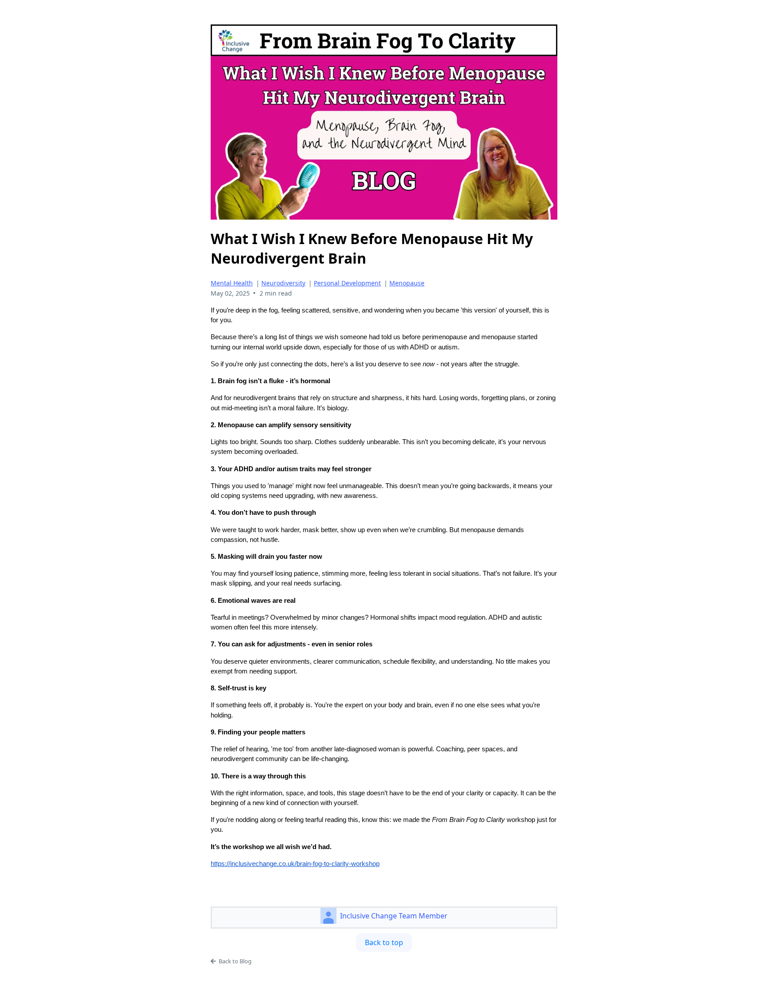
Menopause (406, 283)
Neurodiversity (283, 283)
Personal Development (347, 283)
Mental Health (232, 283)
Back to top (384, 942)
